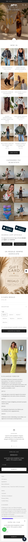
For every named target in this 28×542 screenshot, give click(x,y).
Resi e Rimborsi (5, 484)
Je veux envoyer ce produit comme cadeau (15, 327)
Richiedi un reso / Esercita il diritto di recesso (13, 486)
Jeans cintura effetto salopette (20, 68)
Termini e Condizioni (6, 496)
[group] (14, 21)
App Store (7, 244)
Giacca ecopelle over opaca (7, 68)
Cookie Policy (4, 501)
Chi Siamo (4, 479)
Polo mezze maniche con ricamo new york (7, 145)
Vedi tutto (14, 152)
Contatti (3, 493)
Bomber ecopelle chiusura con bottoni (21, 145)
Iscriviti (14, 536)
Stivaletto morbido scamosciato (7, 92)
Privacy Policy (5, 498)
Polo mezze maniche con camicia (20, 117)
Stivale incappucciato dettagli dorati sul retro (7, 119)
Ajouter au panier (14, 331)
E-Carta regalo (8, 297)
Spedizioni (4, 481)
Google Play (20, 244)
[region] (14, 436)
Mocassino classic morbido (21, 92)
